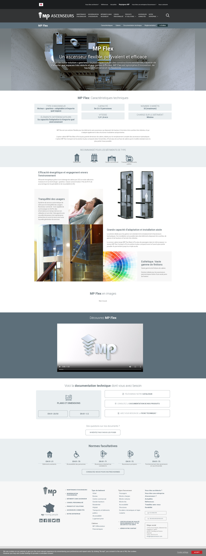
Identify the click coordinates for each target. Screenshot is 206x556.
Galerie (118, 25)
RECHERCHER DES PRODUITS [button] (156, 518)
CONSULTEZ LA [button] (138, 404)
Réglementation (150, 25)
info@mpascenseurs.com (154, 536)
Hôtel (94, 493)
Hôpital (95, 507)
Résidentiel (96, 505)
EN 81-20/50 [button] (53, 414)
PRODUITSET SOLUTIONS (129, 15)
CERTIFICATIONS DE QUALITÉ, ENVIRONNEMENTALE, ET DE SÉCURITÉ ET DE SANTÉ (130, 523)
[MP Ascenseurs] (56, 16)
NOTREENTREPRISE (152, 15)
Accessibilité (97, 516)
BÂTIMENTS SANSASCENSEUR (106, 15)
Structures (123, 507)
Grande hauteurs (98, 502)
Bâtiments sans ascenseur (77, 499)
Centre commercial (99, 499)
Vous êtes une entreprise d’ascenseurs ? (144, 4)
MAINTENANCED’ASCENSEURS (81, 15)
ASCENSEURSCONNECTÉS (142, 15)
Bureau (95, 496)
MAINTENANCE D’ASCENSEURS (77, 490)
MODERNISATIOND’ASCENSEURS (93, 15)
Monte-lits (122, 502)
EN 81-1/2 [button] (84, 414)
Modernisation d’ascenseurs (72, 494)
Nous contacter (163, 4)
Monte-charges (124, 496)
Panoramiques (98, 529)
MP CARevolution (99, 526)
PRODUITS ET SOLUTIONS (75, 506)
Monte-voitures (124, 499)
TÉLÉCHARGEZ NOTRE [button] (138, 394)
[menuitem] (92, 4)
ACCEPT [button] (197, 552)
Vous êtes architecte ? (92, 4)
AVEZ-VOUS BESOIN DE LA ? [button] (138, 413)
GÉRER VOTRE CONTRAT (128, 528)
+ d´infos (162, 25)
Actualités (113, 4)
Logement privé (98, 519)
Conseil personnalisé (75, 502)
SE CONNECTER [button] (153, 512)
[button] (167, 15)
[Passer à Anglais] (41, 4)
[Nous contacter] (49, 511)
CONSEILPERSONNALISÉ (118, 15)
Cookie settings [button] (182, 552)
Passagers (123, 493)
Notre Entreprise (73, 514)
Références (104, 4)
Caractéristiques (107, 25)
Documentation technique (132, 25)
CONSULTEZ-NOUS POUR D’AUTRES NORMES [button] (103, 472)
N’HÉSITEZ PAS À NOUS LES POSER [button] (103, 432)
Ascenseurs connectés (75, 510)
